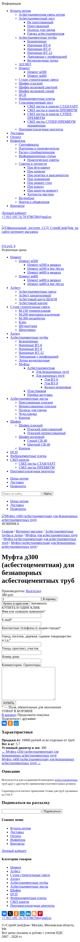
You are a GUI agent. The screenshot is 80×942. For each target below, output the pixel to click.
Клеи (22, 322)
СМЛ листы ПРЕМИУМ (37, 467)
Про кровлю (36, 171)
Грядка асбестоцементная (45, 33)
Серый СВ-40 (37, 440)
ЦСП (22, 95)
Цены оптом (19, 478)
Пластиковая (36, 391)
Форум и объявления (34, 202)
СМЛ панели (19, 460)
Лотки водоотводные (34, 360)
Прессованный (38, 26)
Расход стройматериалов (37, 152)
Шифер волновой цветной (38, 87)
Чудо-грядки (28, 414)
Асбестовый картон (33, 303)
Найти (47, 493)
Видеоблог (27, 198)
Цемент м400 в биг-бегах (45, 284)
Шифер (15, 421)
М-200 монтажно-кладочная (39, 314)
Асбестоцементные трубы (38, 37)
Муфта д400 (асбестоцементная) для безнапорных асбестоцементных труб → (38, 761)
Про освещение (38, 179)
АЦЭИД (25, 64)
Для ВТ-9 (51, 383)
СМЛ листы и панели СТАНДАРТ (52, 106)
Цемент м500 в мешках (44, 265)
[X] (10, 913)
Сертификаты (29, 144)
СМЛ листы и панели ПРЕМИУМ (52, 110)
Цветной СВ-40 (38, 444)
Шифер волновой (31, 437)
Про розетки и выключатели (48, 175)
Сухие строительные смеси (38, 79)
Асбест (15, 288)
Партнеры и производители (39, 148)
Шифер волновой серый (36, 91)
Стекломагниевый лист (36, 102)
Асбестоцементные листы (29, 398)
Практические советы (43, 160)
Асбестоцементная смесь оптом (42, 14)
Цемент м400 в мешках (44, 280)
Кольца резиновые (57, 387)
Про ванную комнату (42, 190)
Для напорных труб (50, 375)
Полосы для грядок (41, 30)
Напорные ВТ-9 (39, 49)
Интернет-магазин (29, 531)
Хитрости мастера (40, 194)
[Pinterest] (40, 913)
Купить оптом (20, 11)
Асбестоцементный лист (37, 18)
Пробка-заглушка (39, 395)
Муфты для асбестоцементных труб (51, 535)
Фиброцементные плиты (37, 98)
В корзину (49, 599)
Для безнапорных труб (52, 372)
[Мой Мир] (16, 723)
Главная (7, 531)
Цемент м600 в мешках (44, 272)
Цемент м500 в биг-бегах (45, 268)
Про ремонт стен (39, 183)
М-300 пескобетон (32, 318)
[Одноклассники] (10, 723)
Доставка (17, 133)
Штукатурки (28, 326)
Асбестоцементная (41, 368)
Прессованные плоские (36, 402)
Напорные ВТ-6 (39, 45)
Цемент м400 (37, 76)
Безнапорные (37, 41)
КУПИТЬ (8, 703)
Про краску (35, 186)
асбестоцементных (66, 779)
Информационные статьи (37, 156)
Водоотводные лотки (42, 60)
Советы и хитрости (33, 163)
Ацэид (15, 333)
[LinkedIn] (28, 913)
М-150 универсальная (34, 310)
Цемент (24, 68)
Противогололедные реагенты (41, 129)
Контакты (17, 206)
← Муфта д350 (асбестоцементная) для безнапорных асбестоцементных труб (30, 753)
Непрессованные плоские (37, 406)
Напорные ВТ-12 (39, 53)
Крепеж (24, 417)
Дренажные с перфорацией (47, 56)
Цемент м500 (37, 72)
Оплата (15, 137)
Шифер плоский (31, 83)
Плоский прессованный (44, 429)
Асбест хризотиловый (35, 295)
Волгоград (33, 591)
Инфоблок (17, 141)
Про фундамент (38, 167)
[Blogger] (34, 913)
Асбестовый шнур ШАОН (38, 299)
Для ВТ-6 (51, 379)
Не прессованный (40, 22)
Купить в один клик (15, 603)
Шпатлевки (27, 330)
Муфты (24, 364)
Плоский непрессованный (46, 433)
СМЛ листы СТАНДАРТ (37, 463)
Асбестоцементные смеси (37, 291)
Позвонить (18, 486)
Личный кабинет (14, 851)
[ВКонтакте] (4, 723)
